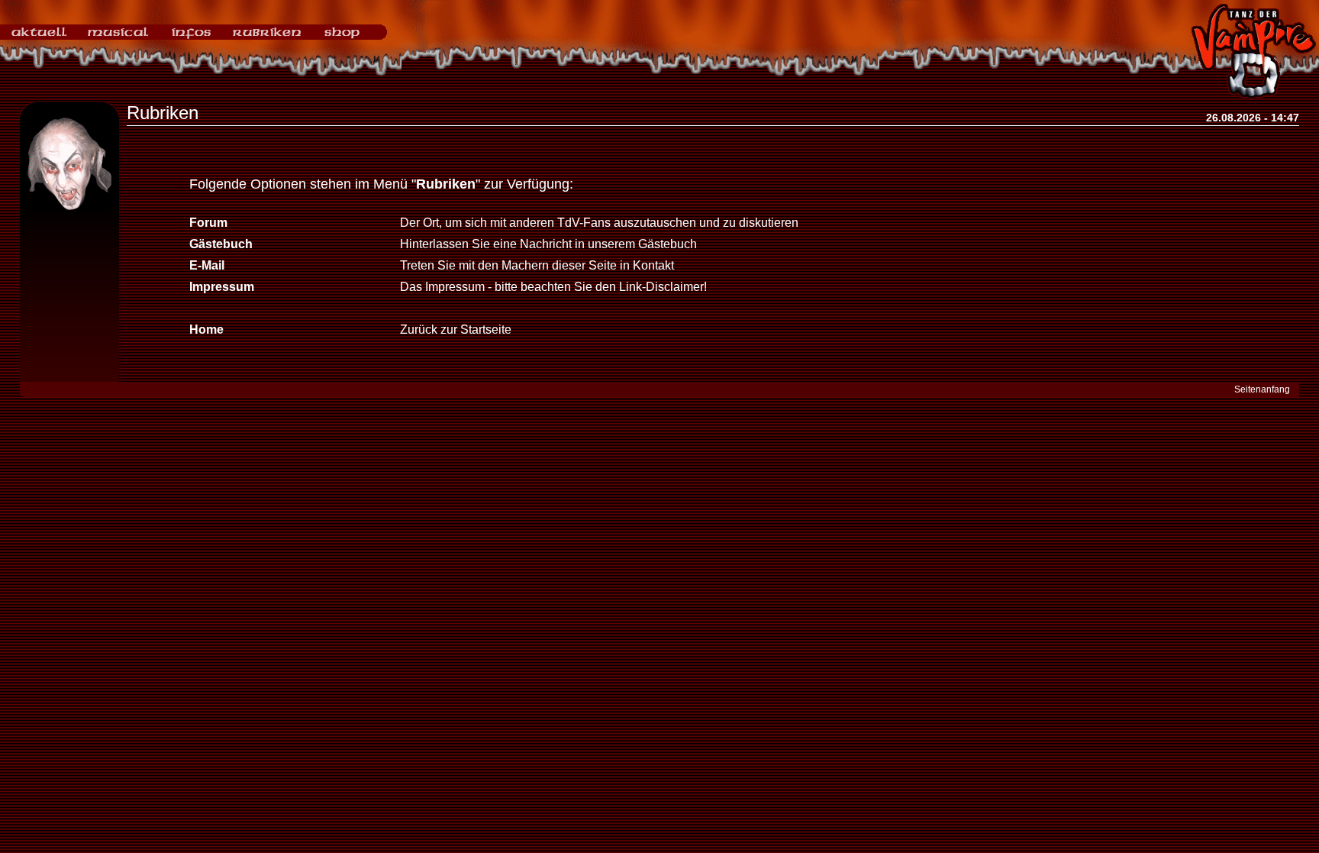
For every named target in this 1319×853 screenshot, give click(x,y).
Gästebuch (221, 243)
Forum (208, 222)
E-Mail (206, 265)
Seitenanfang (1262, 389)
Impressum (221, 286)
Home (206, 329)
